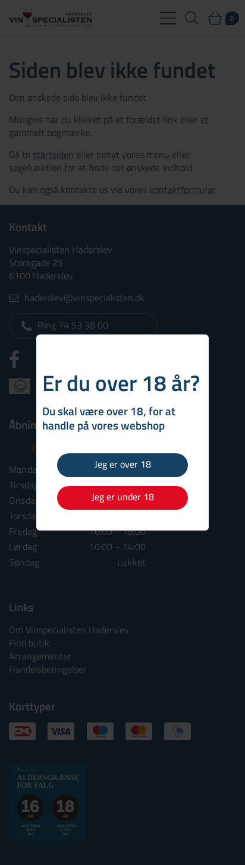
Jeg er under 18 (123, 497)
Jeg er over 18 (123, 464)
